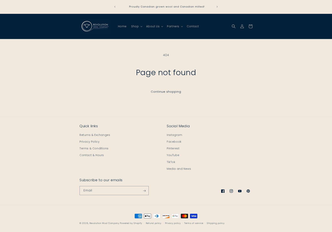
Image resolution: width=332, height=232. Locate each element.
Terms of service (193, 223)
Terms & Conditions (94, 148)
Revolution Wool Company (104, 223)
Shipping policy (216, 223)
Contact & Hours (92, 155)
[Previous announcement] (115, 6)
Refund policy (153, 223)
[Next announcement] (217, 6)
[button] (136, 26)
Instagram (174, 135)
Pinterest (173, 148)
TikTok (171, 162)
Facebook (174, 141)
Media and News (179, 168)
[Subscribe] (144, 190)
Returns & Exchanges (95, 135)
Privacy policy (173, 223)
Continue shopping (166, 92)
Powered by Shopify (131, 223)
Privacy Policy (90, 141)
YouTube (173, 155)
